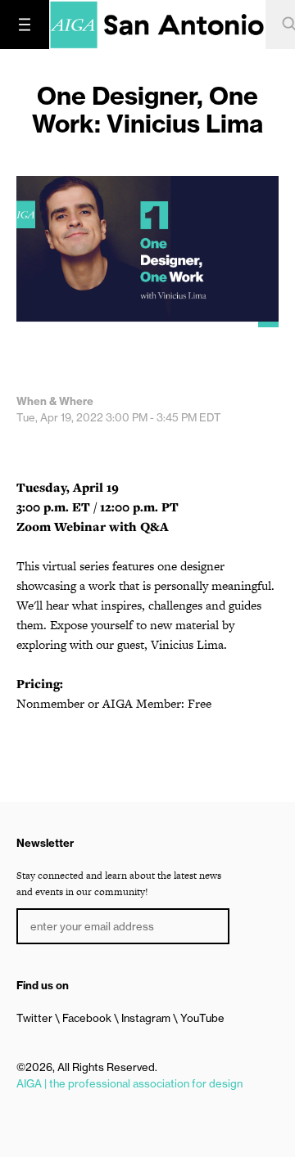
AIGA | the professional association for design (129, 1083)
